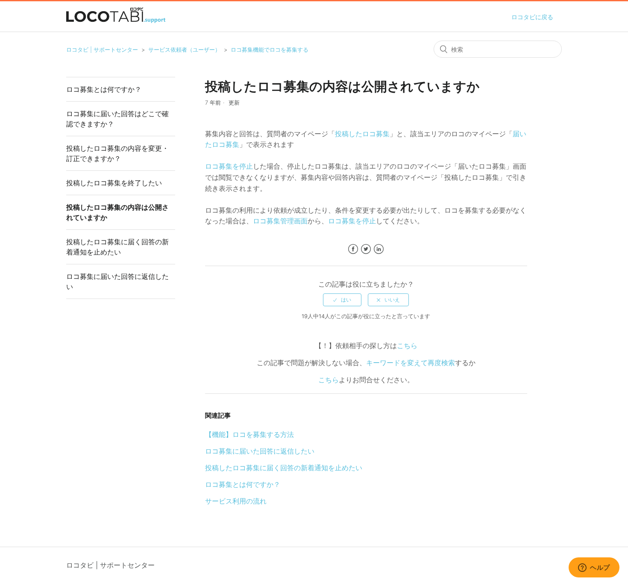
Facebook (353, 249)
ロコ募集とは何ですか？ (103, 89)
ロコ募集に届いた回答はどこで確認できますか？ (117, 118)
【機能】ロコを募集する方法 (249, 434)
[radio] (342, 299)
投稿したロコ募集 (362, 133)
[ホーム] (115, 20)
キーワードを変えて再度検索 (410, 362)
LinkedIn (378, 249)
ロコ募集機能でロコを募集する (269, 49)
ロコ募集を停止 (229, 166)
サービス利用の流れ (236, 501)
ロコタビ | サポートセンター (102, 49)
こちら (407, 345)
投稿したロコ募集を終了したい (114, 183)
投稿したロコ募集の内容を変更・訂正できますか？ (117, 153)
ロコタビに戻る (532, 17)
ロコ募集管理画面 (280, 221)
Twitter (366, 249)
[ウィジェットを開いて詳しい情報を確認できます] (594, 568)
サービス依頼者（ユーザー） (184, 49)
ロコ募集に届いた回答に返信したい (117, 281)
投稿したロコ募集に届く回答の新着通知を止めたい (117, 246)
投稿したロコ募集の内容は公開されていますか (117, 212)
